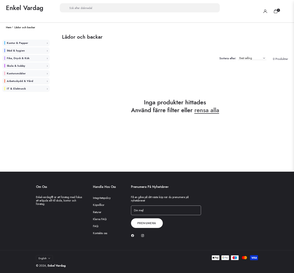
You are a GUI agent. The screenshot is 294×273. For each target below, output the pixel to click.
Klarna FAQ (100, 219)
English (43, 258)
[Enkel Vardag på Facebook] (133, 235)
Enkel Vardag (57, 266)
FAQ (95, 226)
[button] (285, 7)
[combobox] (140, 7)
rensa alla (206, 110)
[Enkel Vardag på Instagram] (143, 235)
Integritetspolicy (102, 198)
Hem (8, 27)
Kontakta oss (100, 233)
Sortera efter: (227, 58)
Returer (97, 212)
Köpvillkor (98, 205)
